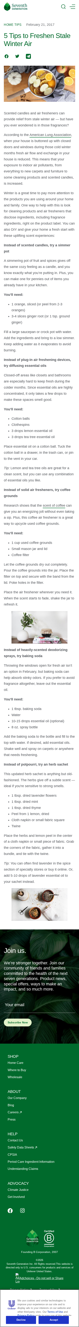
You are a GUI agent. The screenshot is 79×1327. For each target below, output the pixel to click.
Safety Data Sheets (21, 1147)
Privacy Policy (26, 1315)
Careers (13, 1112)
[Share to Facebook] (7, 56)
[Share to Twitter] (17, 57)
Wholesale (15, 1077)
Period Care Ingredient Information (31, 1161)
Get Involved (16, 1196)
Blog (11, 1105)
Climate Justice (18, 1189)
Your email (14, 1004)
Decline (21, 1319)
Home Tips (13, 24)
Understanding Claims (23, 1168)
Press (12, 1119)
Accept (54, 1319)
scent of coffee (54, 505)
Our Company (17, 1098)
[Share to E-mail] (28, 57)
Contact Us (15, 1140)
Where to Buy (17, 1070)
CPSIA (12, 1154)
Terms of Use (55, 1311)
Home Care (15, 1062)
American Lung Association (50, 135)
